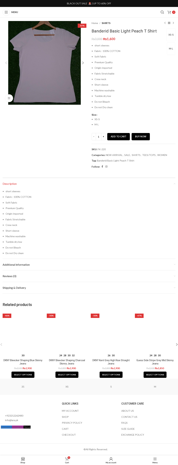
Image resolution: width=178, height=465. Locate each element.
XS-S (171, 34)
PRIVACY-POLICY (72, 422)
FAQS (124, 422)
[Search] (162, 12)
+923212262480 (14, 415)
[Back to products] (169, 23)
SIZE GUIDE (128, 428)
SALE (127, 154)
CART (65, 428)
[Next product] (173, 23)
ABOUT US (127, 410)
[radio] (135, 119)
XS (67, 386)
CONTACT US (129, 416)
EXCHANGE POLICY (132, 434)
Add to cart (118, 136)
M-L (171, 48)
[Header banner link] (89, 3)
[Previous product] (165, 23)
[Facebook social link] (102, 166)
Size (94, 114)
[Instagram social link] (106, 166)
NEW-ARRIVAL (114, 154)
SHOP (65, 416)
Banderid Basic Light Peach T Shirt (115, 160)
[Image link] (20, 405)
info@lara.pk (11, 420)
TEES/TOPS (149, 154)
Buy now (140, 136)
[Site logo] (88, 11)
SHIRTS (106, 23)
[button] (6, 62)
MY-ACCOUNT (70, 410)
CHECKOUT (69, 434)
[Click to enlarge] (9, 98)
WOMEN (162, 154)
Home (95, 23)
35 (23, 386)
